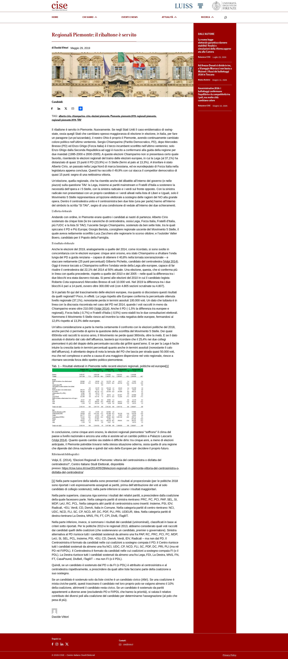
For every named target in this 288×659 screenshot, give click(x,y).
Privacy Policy (229, 655)
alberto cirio (65, 116)
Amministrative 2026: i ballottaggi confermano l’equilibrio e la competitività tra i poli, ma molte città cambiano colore (214, 94)
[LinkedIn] (59, 109)
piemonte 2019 (128, 116)
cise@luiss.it (128, 644)
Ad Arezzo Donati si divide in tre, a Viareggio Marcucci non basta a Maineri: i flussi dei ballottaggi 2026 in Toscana (215, 70)
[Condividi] (81, 109)
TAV (79, 120)
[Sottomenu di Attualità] (175, 17)
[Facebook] (52, 109)
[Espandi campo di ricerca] (225, 17)
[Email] (73, 109)
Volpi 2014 (170, 261)
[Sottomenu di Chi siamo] (95, 17)
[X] (66, 109)
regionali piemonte (146, 116)
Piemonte (115, 116)
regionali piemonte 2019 (64, 120)
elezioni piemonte (100, 116)
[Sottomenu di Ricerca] (212, 17)
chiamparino (78, 116)
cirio (88, 116)
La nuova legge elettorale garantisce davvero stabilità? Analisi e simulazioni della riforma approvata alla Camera (214, 46)
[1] (167, 366)
